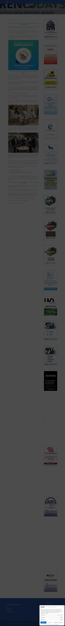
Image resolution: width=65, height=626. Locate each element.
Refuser (50, 622)
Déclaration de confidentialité (55, 624)
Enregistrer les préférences (58, 622)
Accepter (43, 622)
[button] (63, 606)
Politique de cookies (47, 624)
